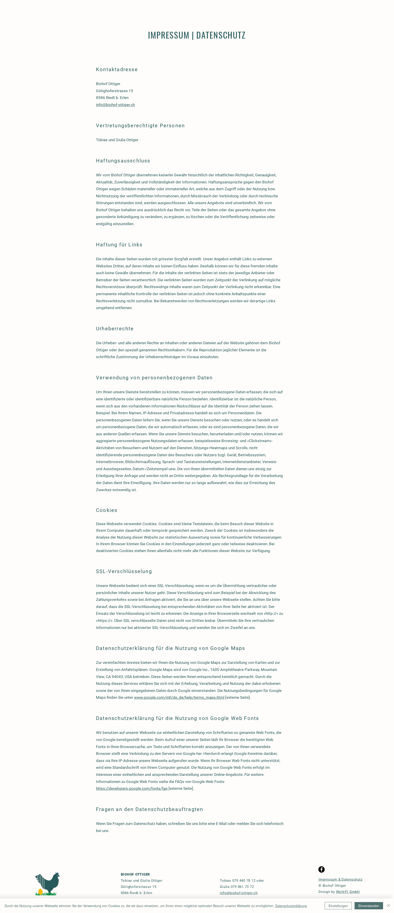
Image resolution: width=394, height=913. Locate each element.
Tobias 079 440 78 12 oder (242, 881)
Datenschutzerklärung (291, 905)
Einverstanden (368, 905)
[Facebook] (321, 869)
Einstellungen (338, 905)
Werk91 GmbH (348, 892)
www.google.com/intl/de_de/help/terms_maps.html (179, 697)
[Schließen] (388, 905)
